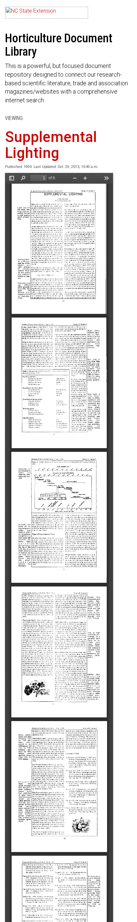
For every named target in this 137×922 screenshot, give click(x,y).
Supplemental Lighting (51, 145)
